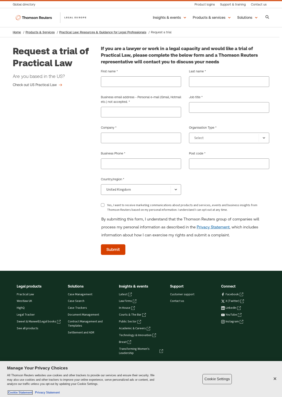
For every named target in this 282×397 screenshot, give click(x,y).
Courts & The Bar (130, 315)
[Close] (275, 379)
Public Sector (128, 322)
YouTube (231, 315)
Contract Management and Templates (85, 324)
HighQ (21, 308)
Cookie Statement (20, 392)
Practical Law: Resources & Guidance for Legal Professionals (102, 32)
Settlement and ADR (81, 333)
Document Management (83, 315)
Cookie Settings (217, 379)
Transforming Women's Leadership (134, 351)
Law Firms (125, 301)
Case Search (76, 301)
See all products (27, 328)
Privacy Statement (213, 227)
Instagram (232, 322)
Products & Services (40, 32)
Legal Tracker (26, 315)
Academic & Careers (132, 328)
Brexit (123, 342)
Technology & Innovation (135, 335)
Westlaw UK (24, 301)
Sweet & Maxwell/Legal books (36, 322)
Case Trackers (77, 308)
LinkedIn (231, 308)
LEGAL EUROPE (75, 17)
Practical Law (25, 294)
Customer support (182, 294)
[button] (170, 17)
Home (17, 32)
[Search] (267, 18)
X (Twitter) (232, 301)
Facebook (232, 294)
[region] (141, 379)
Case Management (80, 294)
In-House (124, 308)
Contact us (177, 301)
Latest (123, 294)
